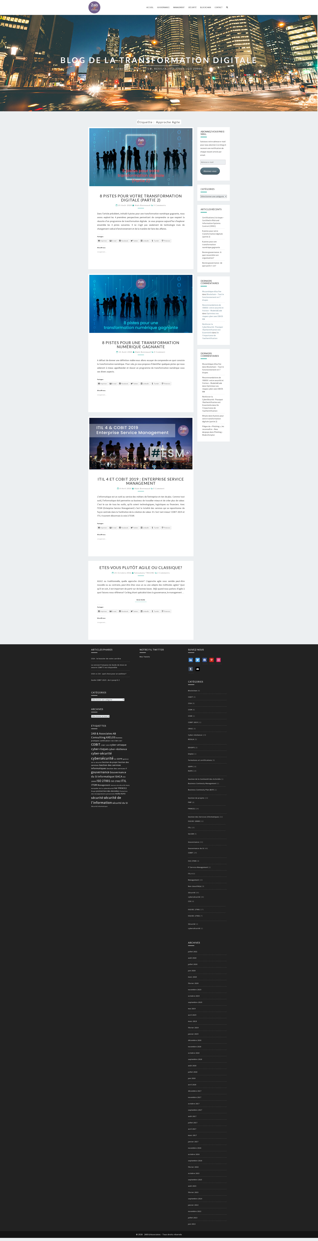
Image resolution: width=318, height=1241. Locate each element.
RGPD (123, 794)
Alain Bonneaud (142, 205)
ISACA (118, 776)
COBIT (120, 741)
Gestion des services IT (117, 768)
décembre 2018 (194, 1040)
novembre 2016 (194, 1148)
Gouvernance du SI (196, 848)
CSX (189, 901)
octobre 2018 (193, 1053)
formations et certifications (200, 760)
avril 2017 (192, 1129)
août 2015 (192, 1186)
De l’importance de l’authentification (210, 335)
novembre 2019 (194, 989)
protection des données (107, 791)
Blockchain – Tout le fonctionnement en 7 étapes (213, 297)
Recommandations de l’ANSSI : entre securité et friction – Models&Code (213, 308)
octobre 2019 (193, 996)
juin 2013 (192, 1224)
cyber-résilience (117, 749)
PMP (116, 788)
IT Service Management (198, 867)
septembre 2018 (195, 1059)
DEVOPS (191, 747)
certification (105, 741)
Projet (93, 791)
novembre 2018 (194, 1046)
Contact (218, 7)
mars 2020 (192, 977)
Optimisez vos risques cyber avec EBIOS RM (212, 316)
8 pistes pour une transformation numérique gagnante (140, 344)
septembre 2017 (195, 1110)
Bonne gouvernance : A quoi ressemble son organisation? (211, 255)
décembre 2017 (194, 1091)
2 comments (163, 573)
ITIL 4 (190, 873)
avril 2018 (192, 1084)
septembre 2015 (195, 1180)
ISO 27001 (103, 781)
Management (179, 7)
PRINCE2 (122, 788)
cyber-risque (99, 749)
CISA (112, 741)
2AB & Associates (101, 733)
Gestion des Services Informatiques (203, 817)
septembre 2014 (195, 1199)
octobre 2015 (193, 1173)
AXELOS (111, 737)
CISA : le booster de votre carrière (106, 658)
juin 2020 (192, 970)
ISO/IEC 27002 (194, 916)
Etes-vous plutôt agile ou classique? (140, 567)
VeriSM (191, 834)
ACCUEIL (149, 7)
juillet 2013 (192, 1218)
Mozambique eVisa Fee (211, 291)
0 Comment (159, 352)
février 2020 (193, 983)
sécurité (97, 798)
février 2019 (193, 1027)
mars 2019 (192, 1021)
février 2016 (193, 1167)
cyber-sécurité (101, 753)
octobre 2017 (193, 1104)
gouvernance (100, 772)
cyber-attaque (118, 744)
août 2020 (192, 958)
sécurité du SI (120, 802)
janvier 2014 (193, 1205)
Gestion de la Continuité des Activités (204, 779)
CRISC (190, 729)
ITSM (94, 785)
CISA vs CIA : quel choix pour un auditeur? (108, 674)
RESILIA (191, 739)
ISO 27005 (192, 861)
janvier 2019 (193, 1034)
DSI (115, 759)
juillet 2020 (192, 964)
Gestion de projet (110, 762)
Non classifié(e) (194, 886)
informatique (106, 776)
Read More (142, 600)
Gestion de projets (196, 798)
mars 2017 (192, 1135)
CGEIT (190, 697)
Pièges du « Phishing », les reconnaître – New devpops (213, 429)
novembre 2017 (194, 1097)
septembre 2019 (195, 1002)
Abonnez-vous (210, 171)
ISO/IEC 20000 (194, 821)
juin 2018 (192, 1078)
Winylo (205, 415)
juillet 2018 (192, 1072)
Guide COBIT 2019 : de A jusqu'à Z (105, 680)
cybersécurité (102, 758)
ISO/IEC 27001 (194, 909)
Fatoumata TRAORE (144, 573)
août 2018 (192, 1065)
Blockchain (205, 7)
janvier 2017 (193, 1142)
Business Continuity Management (202, 783)
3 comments (160, 205)
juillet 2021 (192, 951)
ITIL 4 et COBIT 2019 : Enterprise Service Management (141, 481)
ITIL (124, 781)
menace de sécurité (118, 785)
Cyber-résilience (195, 735)
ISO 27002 (115, 781)
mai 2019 (192, 1008)
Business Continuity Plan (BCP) (201, 790)
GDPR (119, 759)
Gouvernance (163, 7)
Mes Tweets (145, 657)
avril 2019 (192, 1015)
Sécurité (192, 7)
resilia (117, 793)
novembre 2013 (194, 1211)
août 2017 (192, 1116)
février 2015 (193, 1192)
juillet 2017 (192, 1123)
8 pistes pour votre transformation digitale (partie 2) (141, 198)
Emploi (191, 754)
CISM (116, 741)
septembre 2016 (195, 1161)
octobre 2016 (193, 1154)
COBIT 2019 (105, 745)
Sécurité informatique (99, 806)
